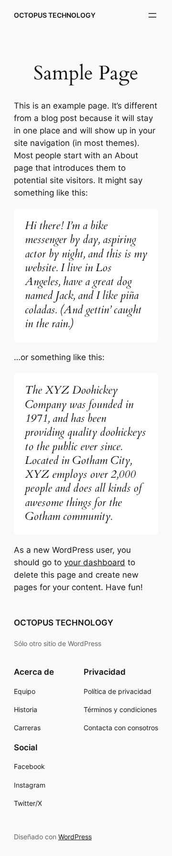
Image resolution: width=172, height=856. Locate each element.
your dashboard (94, 562)
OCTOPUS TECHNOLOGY (55, 15)
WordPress (75, 837)
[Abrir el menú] (152, 15)
